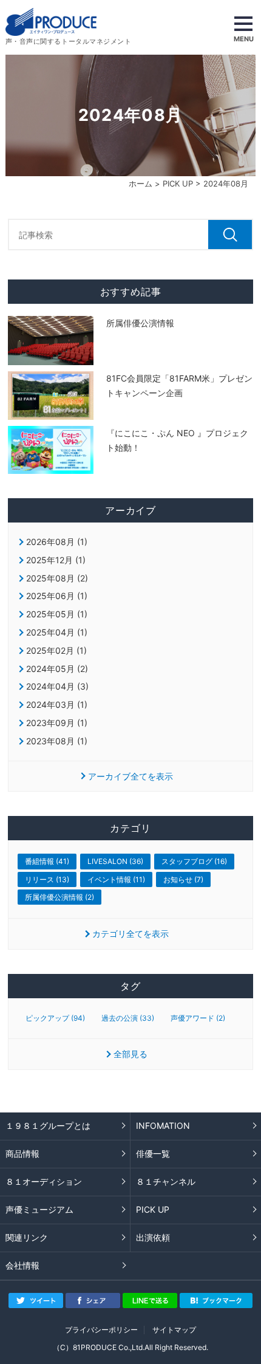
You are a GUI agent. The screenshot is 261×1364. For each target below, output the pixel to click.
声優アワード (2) (198, 1018)
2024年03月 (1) (56, 704)
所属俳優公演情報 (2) (59, 897)
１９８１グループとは (47, 1125)
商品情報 (22, 1153)
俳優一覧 (153, 1153)
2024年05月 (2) (57, 668)
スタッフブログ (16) (194, 861)
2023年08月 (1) (56, 741)
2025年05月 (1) (56, 614)
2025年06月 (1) (56, 596)
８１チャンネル (165, 1181)
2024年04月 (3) (57, 686)
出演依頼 (153, 1237)
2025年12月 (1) (56, 560)
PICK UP (178, 183)
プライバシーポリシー (101, 1329)
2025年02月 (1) (56, 650)
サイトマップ (174, 1329)
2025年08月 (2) (57, 578)
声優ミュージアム (39, 1209)
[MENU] (243, 27)
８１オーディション (43, 1181)
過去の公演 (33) (127, 1018)
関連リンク (26, 1237)
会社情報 (22, 1265)
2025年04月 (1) (56, 632)
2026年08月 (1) (56, 541)
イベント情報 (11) (116, 879)
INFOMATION (163, 1125)
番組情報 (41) (47, 861)
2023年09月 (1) (56, 723)
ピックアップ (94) (55, 1018)
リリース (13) (47, 879)
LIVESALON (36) (115, 861)
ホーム (140, 183)
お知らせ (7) (183, 879)
